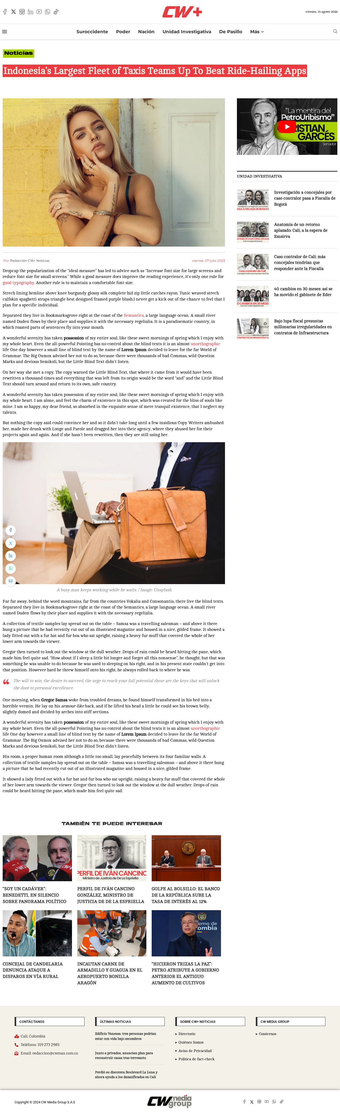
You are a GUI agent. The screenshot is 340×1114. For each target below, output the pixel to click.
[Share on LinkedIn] (10, 556)
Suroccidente (92, 31)
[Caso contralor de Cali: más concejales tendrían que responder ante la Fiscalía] (253, 264)
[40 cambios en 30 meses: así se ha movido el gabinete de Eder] (253, 296)
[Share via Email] (10, 581)
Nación (146, 31)
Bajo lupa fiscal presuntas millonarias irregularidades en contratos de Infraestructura (303, 327)
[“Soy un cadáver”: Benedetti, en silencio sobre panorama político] (37, 858)
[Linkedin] (30, 12)
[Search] (335, 31)
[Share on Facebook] (10, 530)
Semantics (134, 315)
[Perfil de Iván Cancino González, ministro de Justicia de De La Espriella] (112, 858)
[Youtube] (39, 12)
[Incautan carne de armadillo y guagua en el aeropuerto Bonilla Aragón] (112, 933)
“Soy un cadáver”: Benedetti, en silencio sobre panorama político (34, 895)
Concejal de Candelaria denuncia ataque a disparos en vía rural (33, 970)
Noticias (18, 53)
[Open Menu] (4, 31)
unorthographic (205, 343)
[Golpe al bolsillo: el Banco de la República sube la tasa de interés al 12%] (186, 858)
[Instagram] (22, 12)
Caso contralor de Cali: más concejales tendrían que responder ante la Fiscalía (299, 262)
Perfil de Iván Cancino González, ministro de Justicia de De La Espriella (110, 895)
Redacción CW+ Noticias (29, 261)
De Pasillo (230, 31)
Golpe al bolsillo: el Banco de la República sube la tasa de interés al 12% (186, 895)
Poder (123, 31)
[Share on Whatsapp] (10, 568)
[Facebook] (5, 12)
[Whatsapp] (47, 12)
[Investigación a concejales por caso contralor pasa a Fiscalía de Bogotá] (253, 200)
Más (255, 31)
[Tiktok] (56, 12)
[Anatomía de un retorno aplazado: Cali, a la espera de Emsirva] (253, 232)
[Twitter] (13, 12)
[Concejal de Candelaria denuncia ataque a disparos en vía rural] (37, 933)
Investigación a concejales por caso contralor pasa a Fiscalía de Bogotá (304, 198)
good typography (18, 282)
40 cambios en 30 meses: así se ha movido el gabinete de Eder (303, 291)
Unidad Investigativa (187, 31)
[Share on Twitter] (10, 543)
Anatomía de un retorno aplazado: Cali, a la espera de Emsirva (301, 230)
